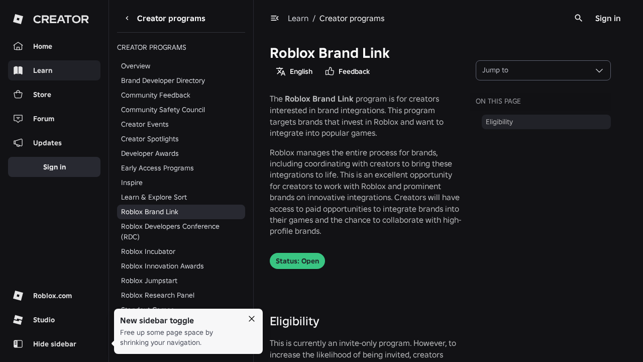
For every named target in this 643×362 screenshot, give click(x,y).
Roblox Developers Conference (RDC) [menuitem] (170, 231)
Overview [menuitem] (135, 65)
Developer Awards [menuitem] (150, 153)
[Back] (127, 18)
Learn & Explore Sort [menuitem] (154, 197)
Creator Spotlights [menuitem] (150, 138)
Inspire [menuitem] (132, 182)
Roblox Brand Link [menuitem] (149, 211)
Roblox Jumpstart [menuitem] (149, 280)
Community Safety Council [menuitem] (163, 109)
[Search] (579, 18)
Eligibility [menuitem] (499, 121)
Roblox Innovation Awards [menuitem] (162, 265)
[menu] (275, 18)
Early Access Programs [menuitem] (157, 167)
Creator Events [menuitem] (145, 124)
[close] (252, 319)
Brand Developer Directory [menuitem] (163, 80)
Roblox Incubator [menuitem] (148, 251)
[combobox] (543, 70)
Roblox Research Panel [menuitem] (157, 295)
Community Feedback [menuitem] (155, 95)
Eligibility (294, 321)
